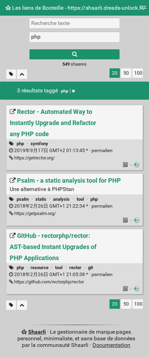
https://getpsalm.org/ (34, 213)
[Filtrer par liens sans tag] (11, 74)
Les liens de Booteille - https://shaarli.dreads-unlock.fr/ (78, 8)
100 (138, 73)
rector (75, 267)
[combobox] (74, 37)
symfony (39, 143)
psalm (23, 199)
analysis (61, 199)
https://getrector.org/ (34, 157)
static (40, 199)
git (90, 267)
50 (126, 73)
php (64, 91)
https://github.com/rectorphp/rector (48, 281)
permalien (63, 150)
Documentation (111, 345)
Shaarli (37, 332)
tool (80, 199)
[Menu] (143, 9)
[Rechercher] (74, 54)
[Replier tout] (22, 74)
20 (114, 73)
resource (39, 267)
